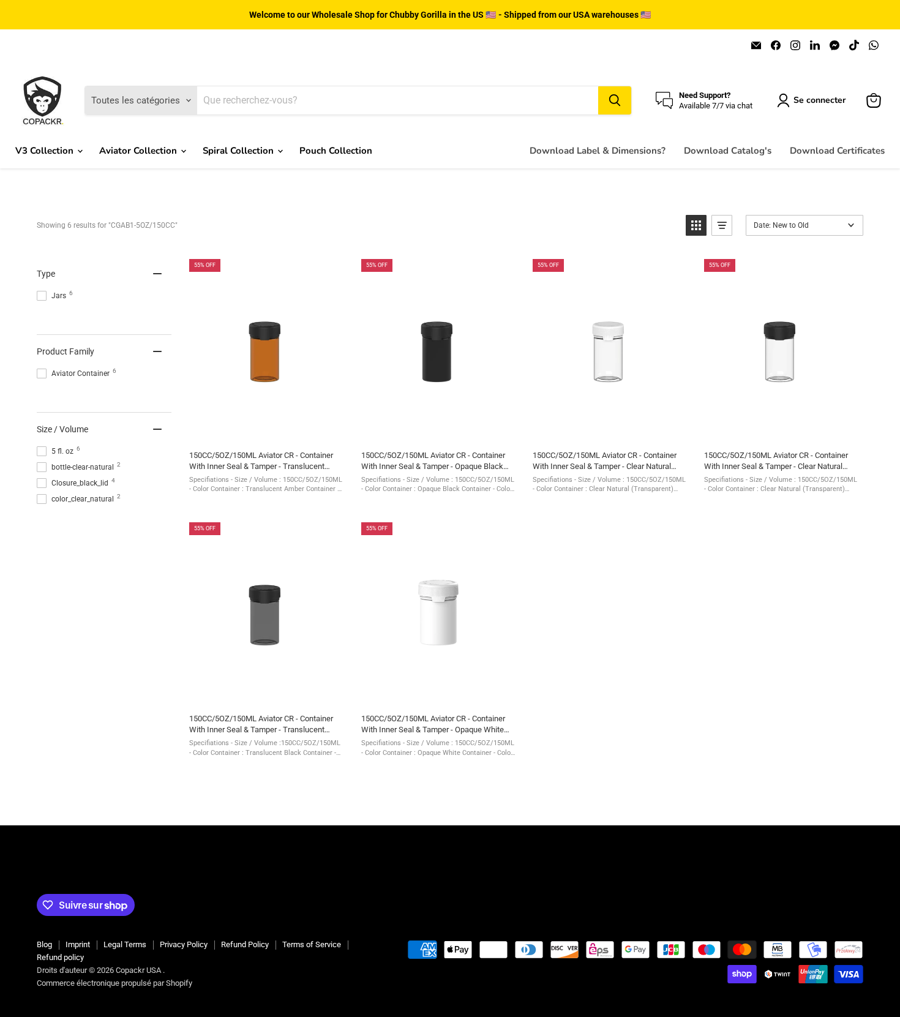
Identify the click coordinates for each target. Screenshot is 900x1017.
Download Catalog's (727, 150)
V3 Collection (45, 150)
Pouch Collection (335, 150)
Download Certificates (837, 150)
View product (266, 427)
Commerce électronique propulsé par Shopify (114, 983)
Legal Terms (124, 944)
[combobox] (397, 100)
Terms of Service (311, 944)
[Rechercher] (614, 100)
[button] (696, 225)
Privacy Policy (184, 944)
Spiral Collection (239, 150)
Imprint (78, 944)
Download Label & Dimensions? (598, 150)
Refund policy (60, 957)
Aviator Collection (139, 150)
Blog (44, 944)
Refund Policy (245, 944)
